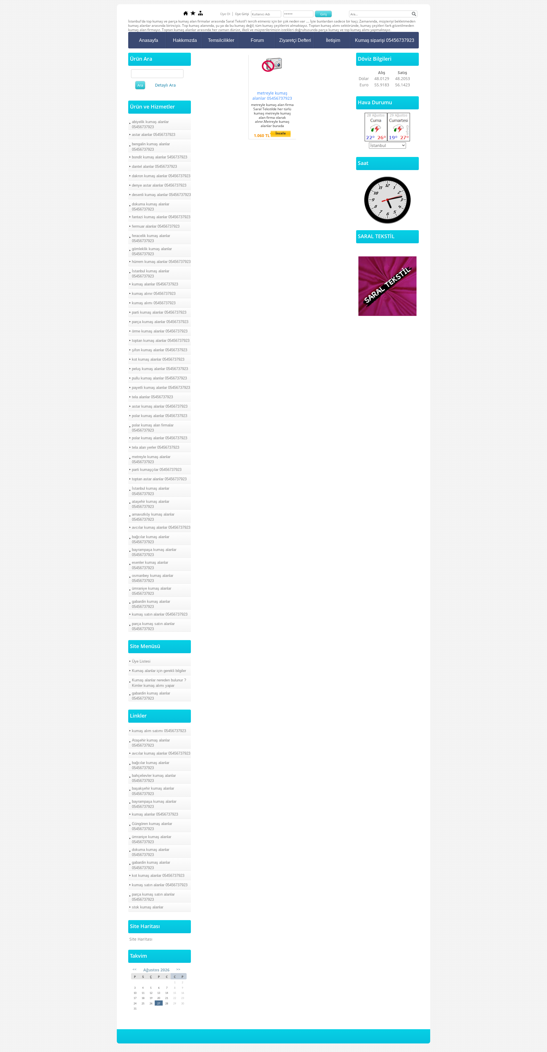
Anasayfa (148, 40)
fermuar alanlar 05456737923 (155, 226)
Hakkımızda (185, 40)
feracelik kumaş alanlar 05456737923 (151, 238)
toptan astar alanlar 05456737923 (159, 479)
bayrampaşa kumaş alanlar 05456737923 (154, 552)
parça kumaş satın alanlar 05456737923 (153, 626)
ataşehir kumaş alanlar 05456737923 (150, 504)
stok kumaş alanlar (147, 907)
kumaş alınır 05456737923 (153, 293)
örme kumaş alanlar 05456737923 (159, 331)
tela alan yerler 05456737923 (155, 447)
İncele (280, 133)
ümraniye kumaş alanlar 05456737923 (151, 591)
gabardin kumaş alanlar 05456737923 (151, 604)
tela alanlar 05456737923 (152, 397)
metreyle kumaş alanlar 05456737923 (151, 459)
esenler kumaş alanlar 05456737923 (150, 565)
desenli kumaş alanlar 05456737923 (161, 195)
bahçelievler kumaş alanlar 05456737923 (154, 778)
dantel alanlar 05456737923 (154, 166)
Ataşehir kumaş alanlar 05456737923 (151, 742)
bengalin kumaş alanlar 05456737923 (151, 146)
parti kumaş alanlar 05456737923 (159, 312)
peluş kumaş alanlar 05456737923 (160, 369)
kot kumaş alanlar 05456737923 (158, 359)
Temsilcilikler (221, 40)
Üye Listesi (141, 661)
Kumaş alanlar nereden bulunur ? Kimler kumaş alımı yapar (159, 682)
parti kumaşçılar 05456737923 (156, 469)
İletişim (333, 40)
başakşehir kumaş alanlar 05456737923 (153, 791)
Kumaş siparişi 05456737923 (384, 40)
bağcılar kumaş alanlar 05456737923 (150, 539)
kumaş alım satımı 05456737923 (159, 731)
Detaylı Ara (165, 85)
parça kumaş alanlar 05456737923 (160, 322)
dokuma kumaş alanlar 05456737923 (150, 206)
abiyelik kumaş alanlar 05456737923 (150, 124)
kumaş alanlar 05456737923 (155, 284)
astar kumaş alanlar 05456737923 (159, 406)
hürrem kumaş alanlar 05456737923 (161, 262)
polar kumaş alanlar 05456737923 (159, 416)
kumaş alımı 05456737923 (153, 303)
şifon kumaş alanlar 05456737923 (159, 350)
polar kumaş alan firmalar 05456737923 (153, 427)
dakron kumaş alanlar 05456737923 (161, 176)
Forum (257, 40)
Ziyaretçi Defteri (295, 40)
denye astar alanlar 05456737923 (159, 185)
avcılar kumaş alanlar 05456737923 (161, 527)
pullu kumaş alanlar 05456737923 (159, 378)
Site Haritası (140, 939)
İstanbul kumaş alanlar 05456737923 (150, 273)
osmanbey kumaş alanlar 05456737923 (152, 578)
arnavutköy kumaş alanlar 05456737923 (153, 517)
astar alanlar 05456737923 (153, 134)
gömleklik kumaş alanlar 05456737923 (152, 251)
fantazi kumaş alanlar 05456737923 (161, 217)
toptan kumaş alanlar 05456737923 (160, 340)
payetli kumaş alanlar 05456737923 (161, 387)
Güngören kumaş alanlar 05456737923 (152, 826)
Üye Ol (225, 14)
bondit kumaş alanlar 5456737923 (159, 157)
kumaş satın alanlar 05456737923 (159, 614)
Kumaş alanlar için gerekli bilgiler (159, 671)
